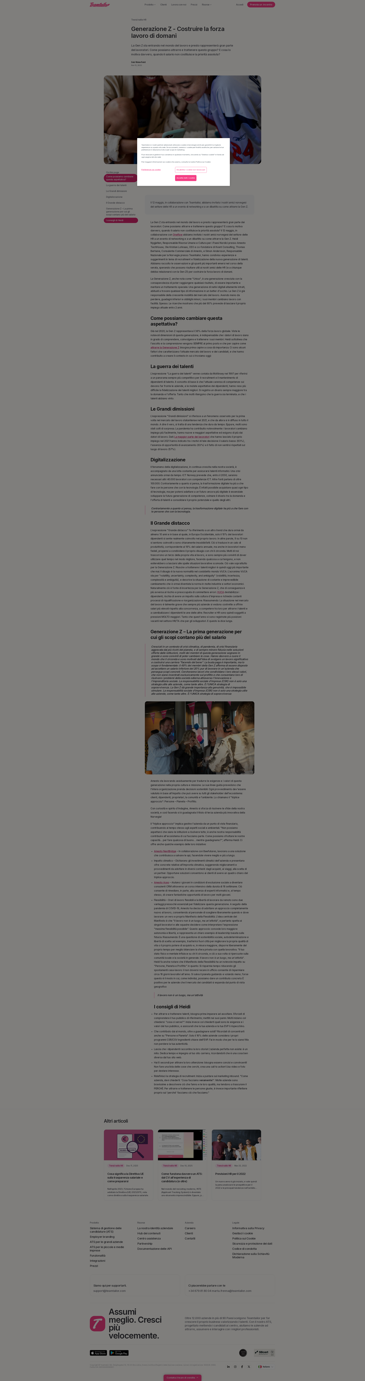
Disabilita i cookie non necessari (191, 170)
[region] (183, 162)
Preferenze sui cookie (151, 170)
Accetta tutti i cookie (186, 178)
